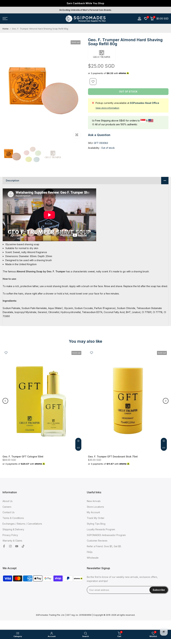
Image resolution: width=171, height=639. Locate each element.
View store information (107, 108)
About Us (8, 501)
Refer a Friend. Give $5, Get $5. (104, 546)
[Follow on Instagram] (10, 546)
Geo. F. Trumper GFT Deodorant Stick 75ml (113, 456)
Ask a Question (99, 135)
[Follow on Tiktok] (23, 546)
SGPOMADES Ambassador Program (106, 535)
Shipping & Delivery (13, 529)
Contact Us (9, 512)
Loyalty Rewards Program (101, 529)
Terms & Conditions (13, 518)
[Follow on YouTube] (16, 546)
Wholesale (93, 557)
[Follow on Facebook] (4, 546)
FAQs (90, 552)
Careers (7, 506)
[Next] (165, 401)
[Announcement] (85, 3)
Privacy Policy (10, 535)
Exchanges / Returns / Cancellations (22, 523)
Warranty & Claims (12, 540)
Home (6, 29)
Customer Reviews (97, 540)
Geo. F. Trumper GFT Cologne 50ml (23, 456)
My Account (93, 512)
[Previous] (5, 401)
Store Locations (95, 506)
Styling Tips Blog (96, 523)
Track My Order (95, 518)
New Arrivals (94, 501)
